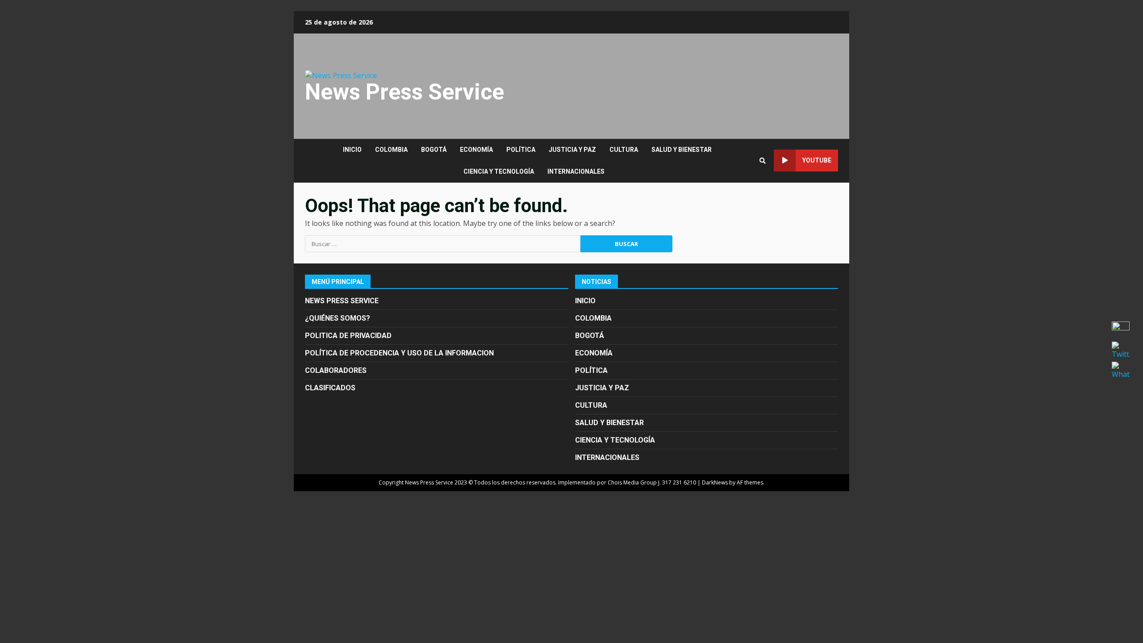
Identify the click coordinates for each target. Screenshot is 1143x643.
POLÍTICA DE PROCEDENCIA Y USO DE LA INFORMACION (399, 353)
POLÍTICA (520, 149)
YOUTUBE (816, 160)
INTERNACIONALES (576, 171)
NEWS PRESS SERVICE (342, 300)
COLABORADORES (336, 370)
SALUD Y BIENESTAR (681, 149)
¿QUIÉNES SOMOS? (337, 318)
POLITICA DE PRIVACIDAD (348, 335)
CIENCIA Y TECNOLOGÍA (498, 171)
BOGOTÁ (433, 149)
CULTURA (623, 149)
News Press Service (404, 92)
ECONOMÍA (476, 149)
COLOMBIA (391, 149)
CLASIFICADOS (330, 388)
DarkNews (715, 482)
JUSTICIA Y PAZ (572, 149)
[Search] (762, 160)
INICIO (352, 149)
